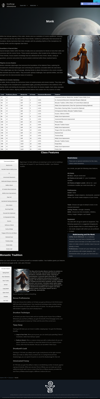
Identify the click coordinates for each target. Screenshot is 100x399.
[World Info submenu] (37, 5)
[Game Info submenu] (27, 5)
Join (96, 2)
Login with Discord (91, 3)
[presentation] (9, 161)
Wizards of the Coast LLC (84, 394)
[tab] (9, 161)
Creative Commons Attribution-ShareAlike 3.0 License (87, 397)
